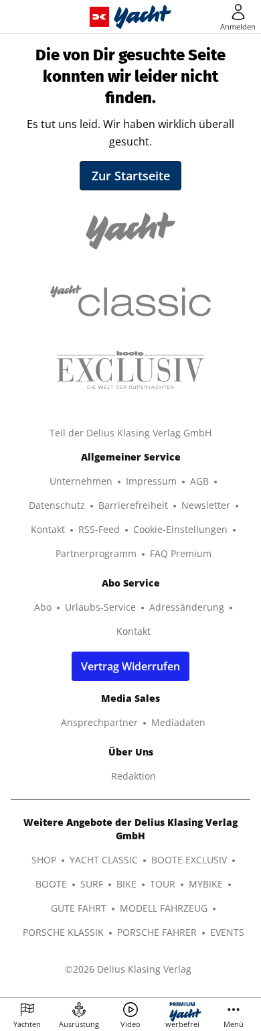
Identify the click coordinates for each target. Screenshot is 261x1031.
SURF (91, 883)
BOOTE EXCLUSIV (189, 859)
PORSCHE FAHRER (157, 932)
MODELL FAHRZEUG (163, 908)
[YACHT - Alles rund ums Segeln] (143, 17)
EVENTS (227, 932)
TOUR (162, 883)
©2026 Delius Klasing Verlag (128, 969)
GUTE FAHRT (78, 908)
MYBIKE (206, 883)
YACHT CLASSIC (104, 859)
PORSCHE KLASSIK (63, 932)
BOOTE (51, 883)
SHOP (43, 859)
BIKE (126, 883)
